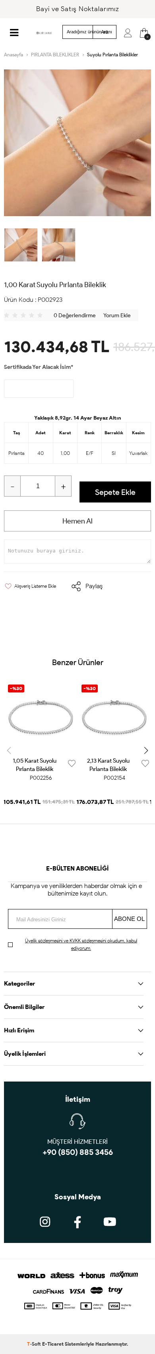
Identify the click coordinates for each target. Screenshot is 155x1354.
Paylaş (94, 586)
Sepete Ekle (115, 492)
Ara (104, 32)
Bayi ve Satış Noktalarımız (77, 9)
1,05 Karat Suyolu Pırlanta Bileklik (34, 765)
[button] (146, 750)
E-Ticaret (53, 1344)
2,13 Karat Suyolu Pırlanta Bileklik (108, 765)
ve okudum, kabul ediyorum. (81, 944)
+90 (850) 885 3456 (78, 1152)
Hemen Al (77, 521)
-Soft (34, 1344)
